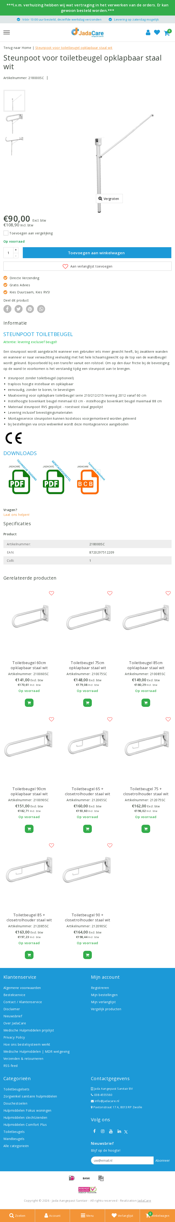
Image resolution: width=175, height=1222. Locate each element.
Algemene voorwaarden (22, 988)
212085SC (41, 926)
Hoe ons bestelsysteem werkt (26, 1044)
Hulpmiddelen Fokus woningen (27, 1110)
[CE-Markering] (14, 438)
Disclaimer (11, 1009)
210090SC (41, 800)
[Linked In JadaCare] (119, 1131)
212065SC (99, 800)
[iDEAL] (73, 1180)
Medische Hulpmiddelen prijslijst (28, 1030)
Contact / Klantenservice (22, 1002)
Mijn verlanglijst (103, 1002)
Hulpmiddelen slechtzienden (25, 1117)
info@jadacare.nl (107, 1101)
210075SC (99, 674)
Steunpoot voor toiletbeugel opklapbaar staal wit (74, 47)
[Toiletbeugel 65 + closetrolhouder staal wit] (87, 743)
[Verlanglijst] (157, 32)
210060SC (41, 674)
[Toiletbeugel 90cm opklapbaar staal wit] (29, 743)
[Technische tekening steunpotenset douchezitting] (20, 480)
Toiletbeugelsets (16, 1089)
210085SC (158, 674)
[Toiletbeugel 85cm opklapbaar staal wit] (146, 617)
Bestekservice (14, 995)
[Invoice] (102, 1180)
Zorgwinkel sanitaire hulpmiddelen (30, 1096)
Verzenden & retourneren (23, 1058)
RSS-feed (10, 1065)
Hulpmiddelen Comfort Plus (25, 1124)
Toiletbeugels (14, 1131)
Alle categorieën (16, 1146)
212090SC (99, 926)
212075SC (158, 800)
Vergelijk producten (106, 1009)
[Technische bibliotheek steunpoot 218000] (89, 480)
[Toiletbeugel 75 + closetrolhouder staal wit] (146, 743)
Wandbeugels (13, 1139)
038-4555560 (102, 1095)
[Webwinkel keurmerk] (87, 1189)
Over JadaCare (14, 1023)
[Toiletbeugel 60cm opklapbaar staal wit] (29, 617)
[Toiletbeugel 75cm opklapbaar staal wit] (87, 617)
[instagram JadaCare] (102, 1131)
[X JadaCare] (126, 1131)
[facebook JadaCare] (94, 1131)
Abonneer (162, 1160)
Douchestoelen (15, 1103)
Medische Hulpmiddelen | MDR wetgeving (36, 1051)
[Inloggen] (148, 32)
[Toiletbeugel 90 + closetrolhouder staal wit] (87, 869)
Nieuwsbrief (12, 1016)
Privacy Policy (14, 1037)
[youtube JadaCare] (111, 1131)
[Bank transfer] (88, 1180)
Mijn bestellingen (104, 995)
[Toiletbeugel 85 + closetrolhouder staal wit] (29, 869)
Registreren (100, 988)
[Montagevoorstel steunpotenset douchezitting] (55, 480)
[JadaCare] (87, 32)
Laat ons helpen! (16, 514)
